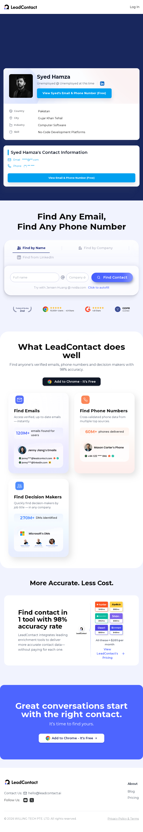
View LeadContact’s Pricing (107, 653)
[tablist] (71, 252)
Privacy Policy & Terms (123, 818)
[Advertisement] (73, 41)
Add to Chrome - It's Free (75, 382)
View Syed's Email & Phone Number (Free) (74, 93)
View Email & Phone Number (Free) (71, 177)
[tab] (31, 248)
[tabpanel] (71, 281)
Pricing (133, 798)
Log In (135, 7)
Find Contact (115, 277)
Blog (131, 791)
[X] (32, 800)
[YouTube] (25, 800)
